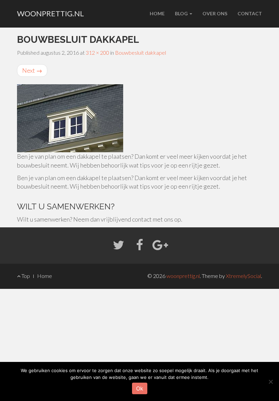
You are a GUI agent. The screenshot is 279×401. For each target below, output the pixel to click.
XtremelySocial (243, 276)
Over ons (214, 13)
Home (157, 13)
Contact (249, 13)
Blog (182, 13)
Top (25, 276)
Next (32, 70)
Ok (139, 388)
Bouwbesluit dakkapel (140, 52)
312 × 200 (97, 52)
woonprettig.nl (50, 13)
